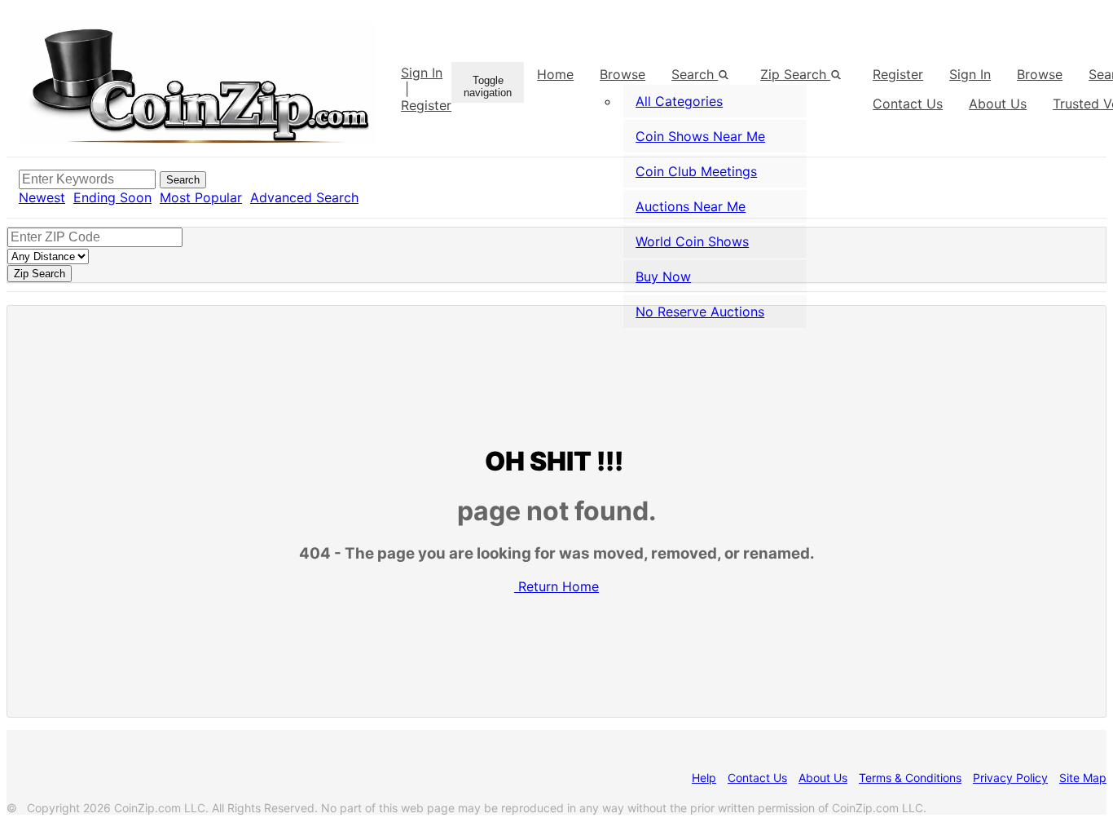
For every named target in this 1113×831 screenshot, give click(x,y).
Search (183, 180)
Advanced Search (304, 197)
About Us (822, 778)
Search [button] (694, 74)
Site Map (1082, 778)
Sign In (421, 72)
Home (555, 74)
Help (704, 778)
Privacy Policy (1010, 778)
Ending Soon (112, 197)
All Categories (679, 101)
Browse (622, 74)
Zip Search (795, 74)
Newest (42, 197)
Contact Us (757, 778)
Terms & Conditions (910, 778)
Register (426, 105)
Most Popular (201, 197)
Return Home (558, 586)
